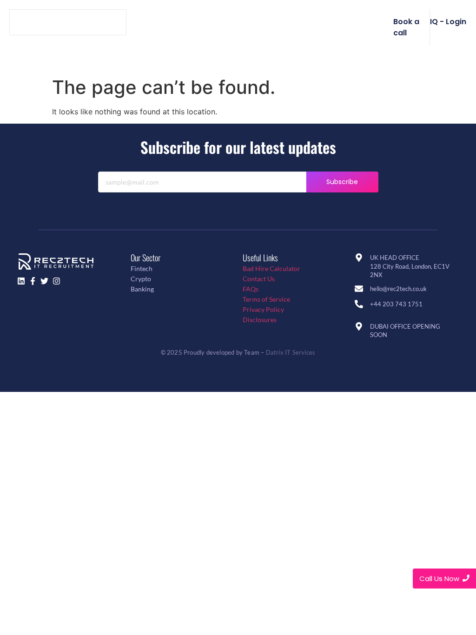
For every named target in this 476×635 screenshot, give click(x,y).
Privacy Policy (263, 309)
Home (179, 22)
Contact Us (259, 279)
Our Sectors (336, 22)
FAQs (250, 289)
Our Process (276, 22)
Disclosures (260, 320)
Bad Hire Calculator (271, 268)
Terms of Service (266, 299)
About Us (221, 22)
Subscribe (342, 181)
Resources (268, 49)
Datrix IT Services (291, 352)
